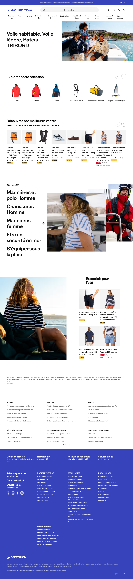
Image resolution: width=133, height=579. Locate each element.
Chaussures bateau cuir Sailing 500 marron (71, 151)
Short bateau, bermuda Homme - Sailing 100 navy (88, 151)
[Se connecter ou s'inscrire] (118, 9)
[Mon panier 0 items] (123, 9)
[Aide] (113, 9)
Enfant (56, 101)
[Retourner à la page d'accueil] (20, 10)
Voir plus (66, 445)
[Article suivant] (123, 76)
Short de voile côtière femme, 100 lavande (109, 350)
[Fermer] (124, 2)
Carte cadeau (120, 17)
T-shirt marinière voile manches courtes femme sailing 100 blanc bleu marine (103, 153)
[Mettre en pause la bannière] (121, 2)
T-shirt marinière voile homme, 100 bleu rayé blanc (118, 151)
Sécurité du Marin (76, 101)
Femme (36, 101)
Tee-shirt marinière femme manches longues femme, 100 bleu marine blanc (108, 316)
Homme (16, 101)
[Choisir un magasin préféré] (108, 9)
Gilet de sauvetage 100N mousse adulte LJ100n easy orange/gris (28, 153)
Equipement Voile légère (116, 101)
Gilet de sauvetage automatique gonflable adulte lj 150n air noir (43, 153)
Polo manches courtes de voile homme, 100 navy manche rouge (88, 352)
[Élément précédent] (117, 76)
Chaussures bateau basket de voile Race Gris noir (58, 151)
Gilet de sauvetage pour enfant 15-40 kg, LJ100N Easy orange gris (13, 153)
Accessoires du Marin (96, 101)
